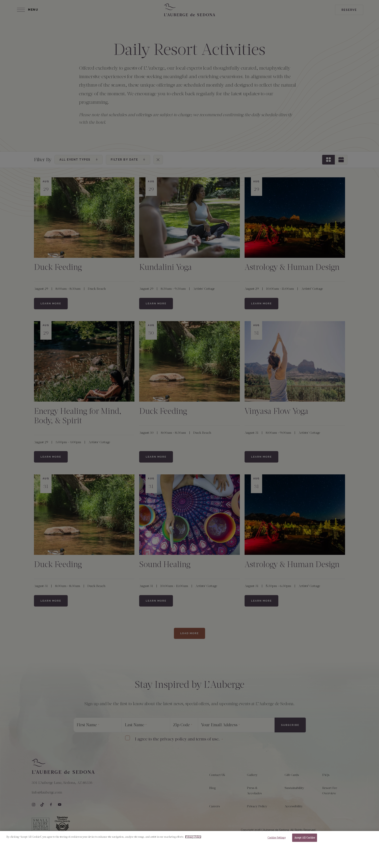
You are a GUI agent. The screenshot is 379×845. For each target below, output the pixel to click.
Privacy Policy (193, 836)
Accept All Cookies (304, 837)
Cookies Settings (276, 837)
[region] (189, 838)
